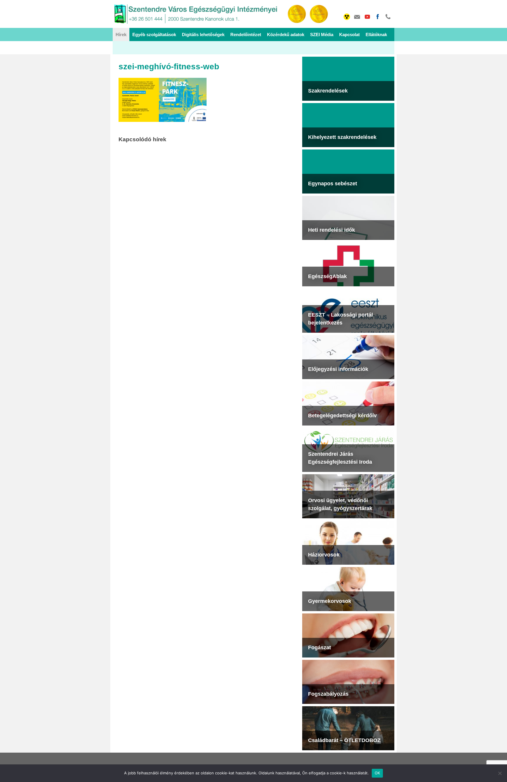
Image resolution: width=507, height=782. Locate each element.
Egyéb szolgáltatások (154, 34)
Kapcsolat (349, 34)
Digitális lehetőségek (203, 34)
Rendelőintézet (245, 34)
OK (377, 773)
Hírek (121, 34)
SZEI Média (321, 34)
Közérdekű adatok (285, 34)
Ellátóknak (376, 34)
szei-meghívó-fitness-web (169, 66)
